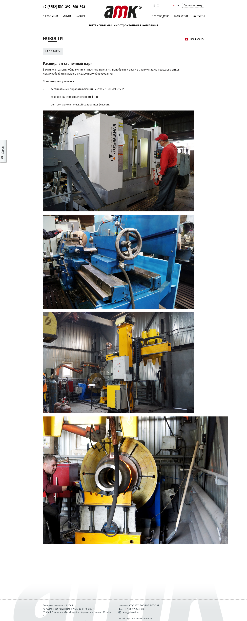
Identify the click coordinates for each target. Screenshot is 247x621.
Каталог (80, 16)
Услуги (67, 16)
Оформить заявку (193, 5)
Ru (174, 5)
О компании (50, 16)
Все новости (197, 39)
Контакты (199, 16)
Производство (160, 16)
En (177, 5)
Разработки (181, 16)
